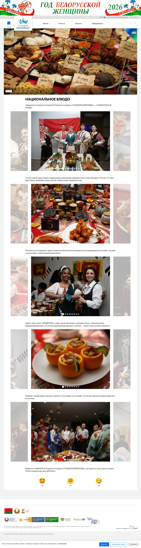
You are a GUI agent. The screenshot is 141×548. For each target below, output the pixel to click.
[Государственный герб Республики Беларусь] (17, 511)
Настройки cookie (118, 544)
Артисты (78, 24)
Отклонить (134, 544)
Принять (104, 544)
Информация (97, 24)
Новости (61, 24)
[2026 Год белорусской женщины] (25, 511)
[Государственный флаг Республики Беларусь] (8, 511)
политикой (62, 544)
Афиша (45, 24)
